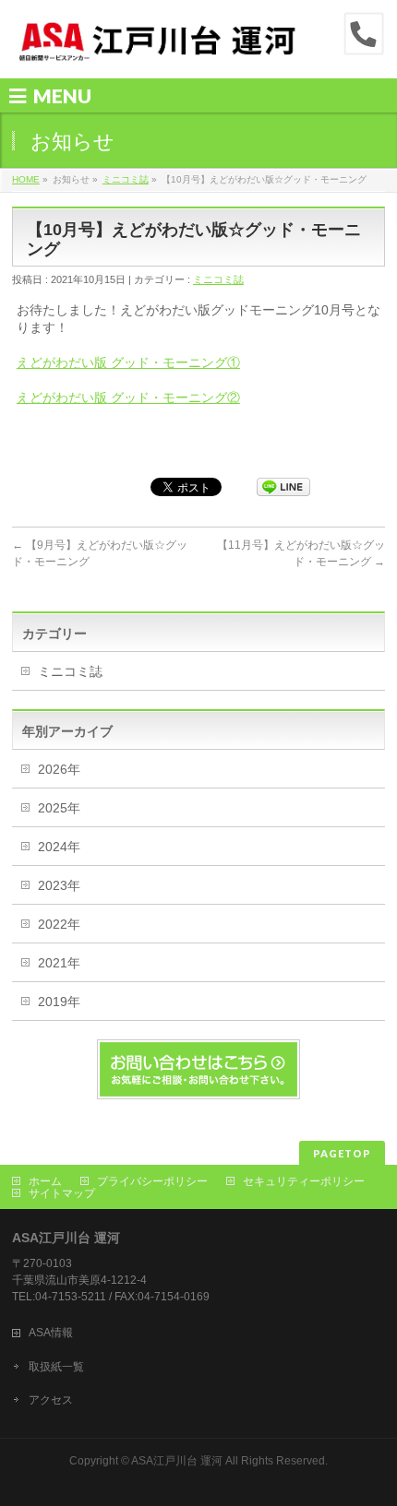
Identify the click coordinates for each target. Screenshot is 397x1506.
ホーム (45, 1181)
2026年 (59, 769)
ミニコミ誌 (125, 179)
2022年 (59, 924)
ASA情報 (51, 1332)
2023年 (59, 885)
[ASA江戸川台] (159, 48)
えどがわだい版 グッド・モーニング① (128, 362)
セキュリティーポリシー (304, 1181)
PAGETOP (342, 1153)
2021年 (59, 962)
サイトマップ (62, 1193)
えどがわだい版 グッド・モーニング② (128, 397)
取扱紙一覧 (56, 1366)
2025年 (59, 807)
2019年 (59, 1001)
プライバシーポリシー (152, 1181)
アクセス (51, 1399)
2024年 (59, 846)
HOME (26, 179)
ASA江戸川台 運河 (177, 1460)
